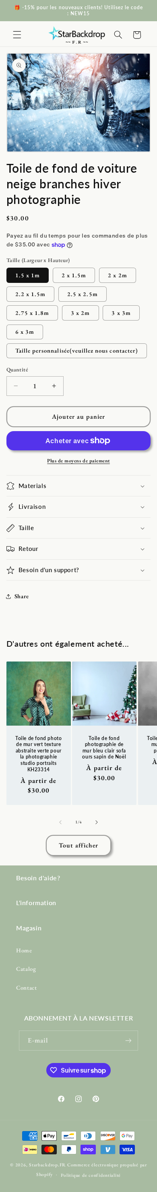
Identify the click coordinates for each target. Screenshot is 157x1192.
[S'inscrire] (128, 1040)
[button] (17, 35)
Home (24, 950)
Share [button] (21, 596)
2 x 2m (117, 275)
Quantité (17, 369)
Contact (26, 987)
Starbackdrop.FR (47, 1165)
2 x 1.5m (74, 275)
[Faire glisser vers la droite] (96, 822)
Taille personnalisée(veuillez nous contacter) (76, 350)
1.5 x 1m (27, 275)
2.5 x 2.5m (82, 294)
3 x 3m (121, 313)
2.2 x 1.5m (30, 294)
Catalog (26, 968)
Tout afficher (79, 845)
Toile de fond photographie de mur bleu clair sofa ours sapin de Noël (104, 747)
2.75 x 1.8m (32, 313)
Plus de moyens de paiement (78, 460)
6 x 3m (24, 331)
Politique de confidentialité (91, 1175)
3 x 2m (80, 313)
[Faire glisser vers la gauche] (60, 822)
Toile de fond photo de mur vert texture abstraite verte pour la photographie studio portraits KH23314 (38, 753)
